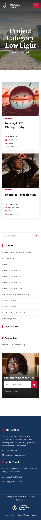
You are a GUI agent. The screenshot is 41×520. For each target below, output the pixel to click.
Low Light (26, 52)
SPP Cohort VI (9, 306)
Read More (13, 137)
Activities (6, 344)
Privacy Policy (9, 515)
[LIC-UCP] (11, 5)
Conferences (9, 258)
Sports (26, 344)
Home (14, 52)
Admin (10, 143)
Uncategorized (10, 318)
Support (35, 515)
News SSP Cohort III (12, 282)
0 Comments (12, 147)
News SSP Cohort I (12, 270)
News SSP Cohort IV (12, 288)
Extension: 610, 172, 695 (12, 477)
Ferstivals (16, 344)
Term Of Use (23, 515)
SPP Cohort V (9, 300)
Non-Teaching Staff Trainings (16, 294)
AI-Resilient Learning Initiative (17, 252)
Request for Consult (15, 455)
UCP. (24, 496)
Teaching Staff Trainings (14, 312)
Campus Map (11, 450)
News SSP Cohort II (12, 276)
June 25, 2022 (13, 207)
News (5, 264)
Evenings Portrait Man (20, 195)
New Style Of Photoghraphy (14, 125)
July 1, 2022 (12, 140)
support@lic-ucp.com (12, 481)
